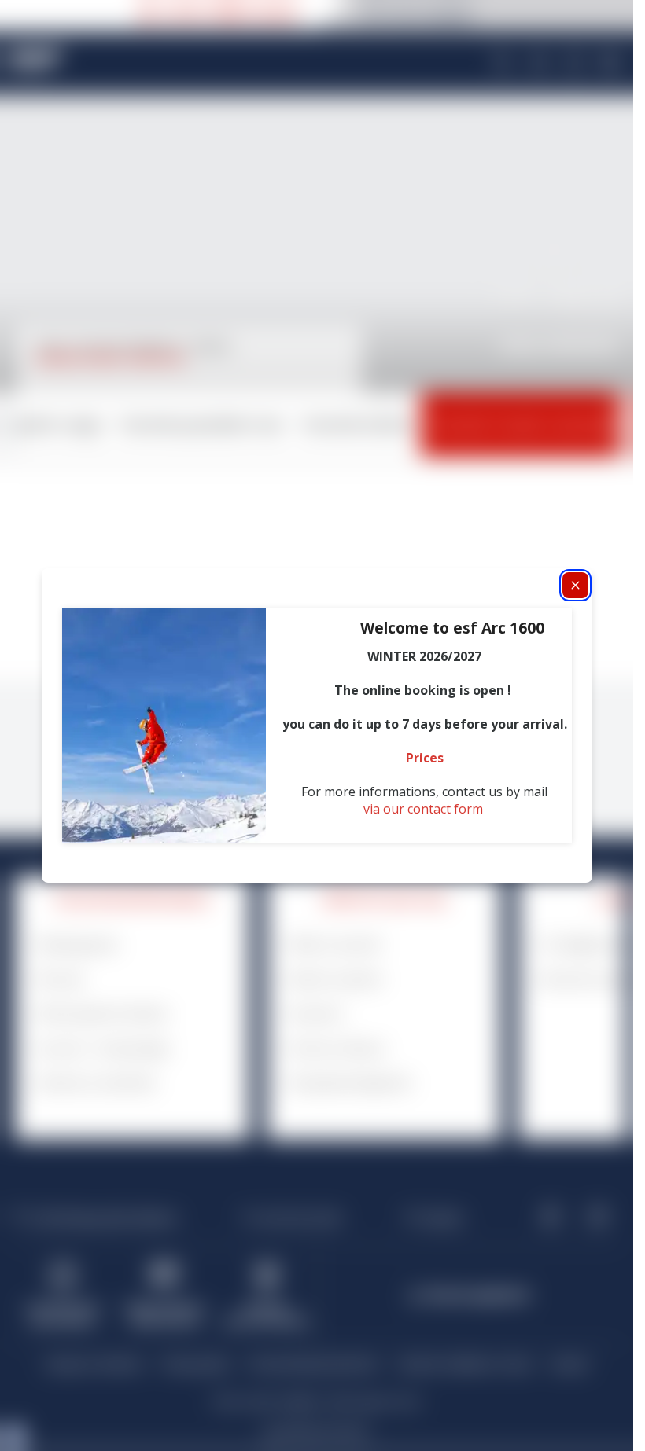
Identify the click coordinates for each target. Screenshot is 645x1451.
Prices (425, 757)
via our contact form (423, 808)
